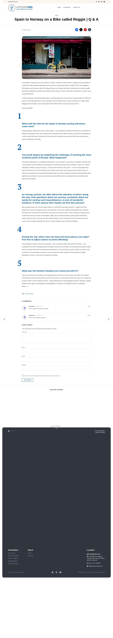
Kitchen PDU (67, 7)
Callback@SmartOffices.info (95, 566)
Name (24, 347)
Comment (24, 332)
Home (59, 7)
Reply (89, 306)
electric (28, 293)
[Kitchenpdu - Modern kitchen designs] (20, 7)
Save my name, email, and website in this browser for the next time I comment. (41, 375)
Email (23, 356)
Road (56, 15)
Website (24, 364)
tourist (31, 293)
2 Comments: (27, 301)
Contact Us (76, 7)
